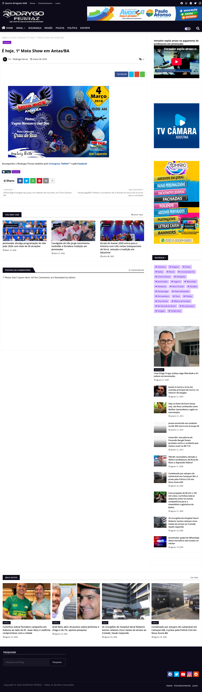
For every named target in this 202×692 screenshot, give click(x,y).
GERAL (19, 27)
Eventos (22, 37)
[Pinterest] (39, 180)
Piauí (177, 296)
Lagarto (177, 281)
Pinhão (189, 296)
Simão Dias (176, 311)
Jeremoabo (162, 281)
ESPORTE (85, 27)
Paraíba (193, 286)
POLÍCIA (60, 27)
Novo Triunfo (178, 286)
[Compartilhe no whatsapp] (142, 74)
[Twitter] (26, 180)
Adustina (162, 267)
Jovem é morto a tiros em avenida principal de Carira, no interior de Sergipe (183, 390)
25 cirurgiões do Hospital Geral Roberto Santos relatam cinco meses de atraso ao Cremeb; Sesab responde (183, 522)
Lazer (58, 3)
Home (33, 3)
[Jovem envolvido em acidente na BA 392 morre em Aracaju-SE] (160, 427)
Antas (187, 267)
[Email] (46, 180)
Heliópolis (181, 276)
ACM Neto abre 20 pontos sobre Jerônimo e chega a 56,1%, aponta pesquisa (75, 628)
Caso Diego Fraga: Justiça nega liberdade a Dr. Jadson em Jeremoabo (176, 375)
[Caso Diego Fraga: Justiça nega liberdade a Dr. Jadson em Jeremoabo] (176, 346)
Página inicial (9, 37)
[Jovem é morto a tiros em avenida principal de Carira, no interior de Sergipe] (160, 391)
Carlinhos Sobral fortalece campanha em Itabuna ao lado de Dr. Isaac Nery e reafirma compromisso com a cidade (26, 630)
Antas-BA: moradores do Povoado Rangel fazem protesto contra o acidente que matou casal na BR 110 (183, 441)
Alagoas (175, 267)
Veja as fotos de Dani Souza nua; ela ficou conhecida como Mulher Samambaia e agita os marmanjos (183, 408)
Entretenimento (46, 3)
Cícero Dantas (164, 276)
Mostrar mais (137, 214)
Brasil (171, 271)
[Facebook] (20, 180)
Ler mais (194, 577)
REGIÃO (49, 27)
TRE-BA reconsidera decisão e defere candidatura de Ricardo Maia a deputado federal (183, 459)
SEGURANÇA (34, 27)
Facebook (82, 163)
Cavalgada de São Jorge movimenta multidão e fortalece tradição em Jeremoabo (70, 246)
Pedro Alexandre (181, 291)
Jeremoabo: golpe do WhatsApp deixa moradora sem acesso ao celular (183, 540)
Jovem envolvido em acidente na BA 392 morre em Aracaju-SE (183, 424)
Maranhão (191, 281)
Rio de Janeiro (188, 306)
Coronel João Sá (187, 271)
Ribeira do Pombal (182, 301)
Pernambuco (163, 296)
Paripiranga (163, 291)
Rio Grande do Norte (167, 306)
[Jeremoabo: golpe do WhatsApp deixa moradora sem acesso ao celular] (160, 541)
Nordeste (162, 286)
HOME (9, 27)
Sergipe (161, 311)
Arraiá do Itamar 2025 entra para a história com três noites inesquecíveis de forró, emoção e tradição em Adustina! (120, 248)
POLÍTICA (72, 27)
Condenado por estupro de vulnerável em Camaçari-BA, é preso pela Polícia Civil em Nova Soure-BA (183, 477)
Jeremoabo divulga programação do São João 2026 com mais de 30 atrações (24, 245)
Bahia (160, 271)
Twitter (65, 163)
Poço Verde (163, 301)
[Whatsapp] (33, 180)
